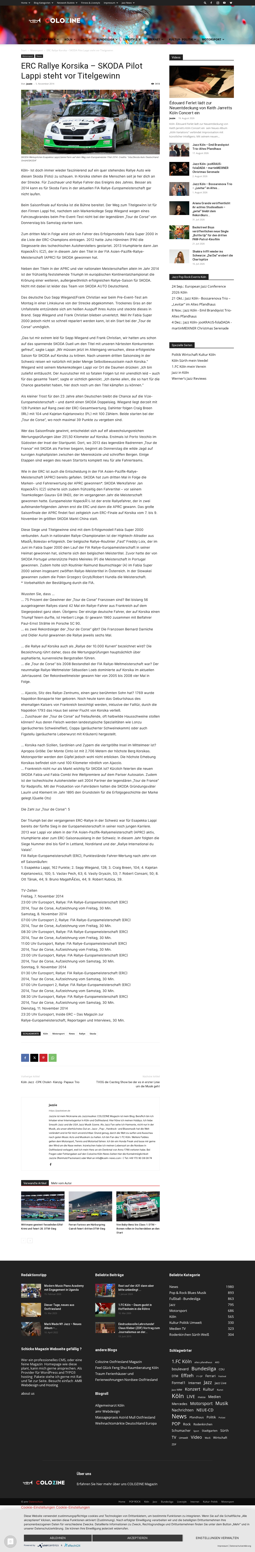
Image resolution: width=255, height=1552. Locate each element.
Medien (214, 1397)
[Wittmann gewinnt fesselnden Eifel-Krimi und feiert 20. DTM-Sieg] (43, 1206)
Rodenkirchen (202, 1424)
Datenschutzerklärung (240, 1546)
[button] (205, 2)
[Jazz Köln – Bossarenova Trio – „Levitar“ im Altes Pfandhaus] (179, 189)
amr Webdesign (107, 1411)
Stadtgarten (210, 1431)
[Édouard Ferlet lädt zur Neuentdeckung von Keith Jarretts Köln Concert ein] (201, 82)
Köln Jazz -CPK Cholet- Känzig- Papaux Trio (50, 1082)
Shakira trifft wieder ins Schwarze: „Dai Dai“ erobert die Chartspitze (212, 255)
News (39, 56)
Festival (222, 1376)
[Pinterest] (43, 1058)
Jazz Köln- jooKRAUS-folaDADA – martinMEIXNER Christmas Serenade (210, 168)
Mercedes (179, 1404)
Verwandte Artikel (35, 1183)
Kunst (220, 1389)
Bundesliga (105, 39)
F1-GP (199, 1376)
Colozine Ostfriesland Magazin (118, 1361)
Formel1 (178, 1383)
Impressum (109, 2)
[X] (34, 1058)
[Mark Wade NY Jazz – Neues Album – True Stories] (31, 1329)
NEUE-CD (205, 1410)
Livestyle (130, 39)
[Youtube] (224, 3)
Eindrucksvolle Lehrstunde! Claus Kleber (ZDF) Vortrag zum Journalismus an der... (139, 1328)
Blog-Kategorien (42, 2)
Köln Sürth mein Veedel (190, 360)
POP (176, 1424)
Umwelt (183, 1438)
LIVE (191, 1396)
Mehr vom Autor (61, 1183)
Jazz (84, 39)
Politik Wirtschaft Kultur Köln (194, 354)
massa (201, 1397)
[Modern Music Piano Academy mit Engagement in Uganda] (31, 1291)
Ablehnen (58, 1538)
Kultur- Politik (181, 39)
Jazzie (29, 83)
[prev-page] (23, 1240)
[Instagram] (218, 3)
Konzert (192, 1389)
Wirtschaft (220, 1438)
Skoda (93, 1033)
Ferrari (210, 1376)
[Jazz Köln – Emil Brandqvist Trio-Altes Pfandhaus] (179, 150)
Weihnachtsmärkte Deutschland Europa (126, 1423)
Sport (196, 1430)
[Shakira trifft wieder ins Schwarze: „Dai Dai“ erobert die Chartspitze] (179, 256)
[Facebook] (211, 3)
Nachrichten (183, 1410)
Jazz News (127, 2)
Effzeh (187, 1375)
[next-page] (29, 1240)
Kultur (208, 1389)
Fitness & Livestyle (90, 2)
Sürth (224, 1431)
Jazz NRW (177, 1389)
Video (196, 1437)
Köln (68, 39)
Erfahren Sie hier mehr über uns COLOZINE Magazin (117, 1484)
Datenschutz (36, 1501)
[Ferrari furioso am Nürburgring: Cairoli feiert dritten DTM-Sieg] (90, 1206)
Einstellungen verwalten (217, 1538)
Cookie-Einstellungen (38, 1507)
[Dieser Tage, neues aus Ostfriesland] (31, 1310)
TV (174, 1437)
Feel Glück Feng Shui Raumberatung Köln (127, 1367)
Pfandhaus (196, 1417)
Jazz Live (220, 1383)
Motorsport (211, 39)
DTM (175, 1376)
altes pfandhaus (203, 1362)
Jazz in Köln (180, 372)
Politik (211, 1417)
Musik (221, 1403)
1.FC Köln (182, 1361)
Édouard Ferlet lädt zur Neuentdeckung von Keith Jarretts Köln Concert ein (200, 108)
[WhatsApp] (53, 1058)
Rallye (82, 1033)
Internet (153, 39)
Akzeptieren (137, 1538)
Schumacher (181, 1431)
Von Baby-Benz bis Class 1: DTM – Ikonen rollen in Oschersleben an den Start (137, 1228)
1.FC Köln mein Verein (189, 366)
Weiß (207, 1438)
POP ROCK (48, 39)
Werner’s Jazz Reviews (189, 378)
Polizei (222, 1417)
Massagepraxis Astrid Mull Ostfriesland (125, 1417)
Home (24, 2)
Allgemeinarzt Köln (109, 1405)
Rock (187, 1424)
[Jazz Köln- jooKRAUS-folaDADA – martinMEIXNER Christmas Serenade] (179, 169)
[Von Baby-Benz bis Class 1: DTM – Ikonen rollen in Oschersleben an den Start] (138, 1206)
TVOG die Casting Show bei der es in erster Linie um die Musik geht (128, 1084)
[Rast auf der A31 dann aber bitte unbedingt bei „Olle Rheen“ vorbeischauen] (105, 1290)
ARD (217, 1362)
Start (23, 50)
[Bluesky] (231, 3)
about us (27, 1393)
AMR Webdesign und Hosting (51, 1382)
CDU (222, 1369)
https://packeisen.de (59, 1110)
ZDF (174, 1444)
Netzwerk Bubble (66, 2)
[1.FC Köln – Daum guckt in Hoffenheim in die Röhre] (105, 1310)
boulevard (180, 1369)
